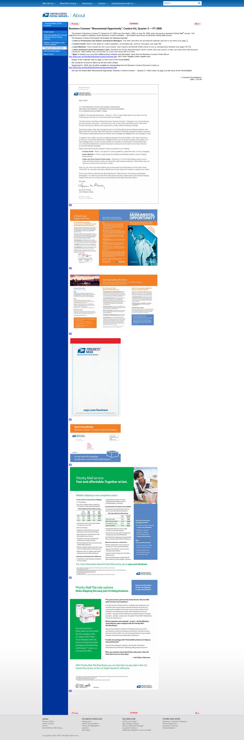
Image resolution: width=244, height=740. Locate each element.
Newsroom (87, 3)
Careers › (86, 728)
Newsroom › (87, 721)
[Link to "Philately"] (197, 25)
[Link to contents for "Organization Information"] (134, 24)
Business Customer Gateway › (175, 721)
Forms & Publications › (91, 726)
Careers (101, 3)
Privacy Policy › (48, 721)
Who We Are (48, 3)
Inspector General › (170, 726)
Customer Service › (130, 728)
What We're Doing (68, 3)
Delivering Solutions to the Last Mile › (137, 730)
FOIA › (45, 726)
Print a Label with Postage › (133, 726)
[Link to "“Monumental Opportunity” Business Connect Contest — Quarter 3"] (74, 25)
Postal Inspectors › (170, 724)
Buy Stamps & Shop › (131, 724)
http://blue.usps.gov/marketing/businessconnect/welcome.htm (93, 67)
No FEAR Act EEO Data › (52, 728)
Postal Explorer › (169, 728)
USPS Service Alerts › (91, 724)
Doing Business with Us (122, 3)
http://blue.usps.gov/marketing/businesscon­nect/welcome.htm (93, 56)
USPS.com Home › (130, 721)
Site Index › (86, 730)
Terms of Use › (48, 724)
